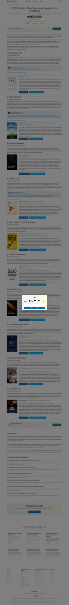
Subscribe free (34, 307)
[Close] (45, 296)
